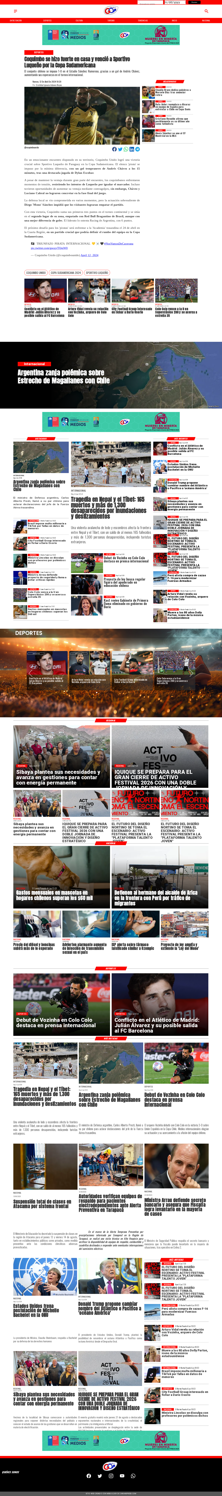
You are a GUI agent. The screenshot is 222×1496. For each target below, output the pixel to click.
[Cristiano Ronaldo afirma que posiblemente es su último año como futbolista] (148, 121)
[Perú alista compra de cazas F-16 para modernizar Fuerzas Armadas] (160, 578)
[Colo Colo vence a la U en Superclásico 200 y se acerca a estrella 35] (176, 302)
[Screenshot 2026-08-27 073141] (160, 541)
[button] (36, 273)
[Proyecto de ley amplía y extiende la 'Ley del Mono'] (185, 937)
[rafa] (148, 106)
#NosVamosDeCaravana (118, 243)
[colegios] (45, 1189)
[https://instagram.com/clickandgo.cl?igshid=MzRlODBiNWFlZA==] (111, 1477)
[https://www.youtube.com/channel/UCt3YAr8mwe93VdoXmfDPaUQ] (122, 1477)
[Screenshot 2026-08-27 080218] (160, 523)
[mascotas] (20, 612)
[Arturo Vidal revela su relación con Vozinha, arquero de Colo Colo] (89, 302)
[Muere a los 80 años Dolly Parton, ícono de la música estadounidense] (160, 615)
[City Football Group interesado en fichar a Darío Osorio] (133, 302)
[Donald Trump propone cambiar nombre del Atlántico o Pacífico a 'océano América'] (160, 485)
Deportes (36, 653)
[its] (86, 937)
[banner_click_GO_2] (111, 45)
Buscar (194, 2)
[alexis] (148, 135)
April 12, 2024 (89, 255)
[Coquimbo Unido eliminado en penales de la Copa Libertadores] (132, 674)
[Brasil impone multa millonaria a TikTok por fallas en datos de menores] (20, 526)
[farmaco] (136, 937)
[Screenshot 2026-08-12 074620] (111, 1185)
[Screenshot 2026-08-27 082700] (160, 504)
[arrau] (20, 578)
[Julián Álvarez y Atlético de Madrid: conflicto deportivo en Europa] (45, 302)
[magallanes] (111, 1083)
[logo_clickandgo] (111, 15)
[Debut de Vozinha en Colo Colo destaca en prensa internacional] (176, 1083)
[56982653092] (133, 1477)
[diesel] (37, 937)
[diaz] (148, 92)
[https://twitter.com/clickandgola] (99, 1477)
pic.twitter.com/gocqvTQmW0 (49, 248)
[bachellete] (160, 467)
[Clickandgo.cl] (15, 12)
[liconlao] (20, 561)
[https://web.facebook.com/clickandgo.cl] (88, 1477)
